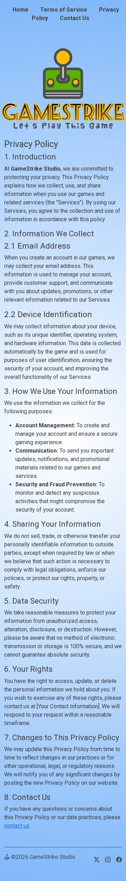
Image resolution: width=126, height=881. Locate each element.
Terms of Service (63, 9)
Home (20, 9)
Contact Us (74, 18)
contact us (16, 825)
